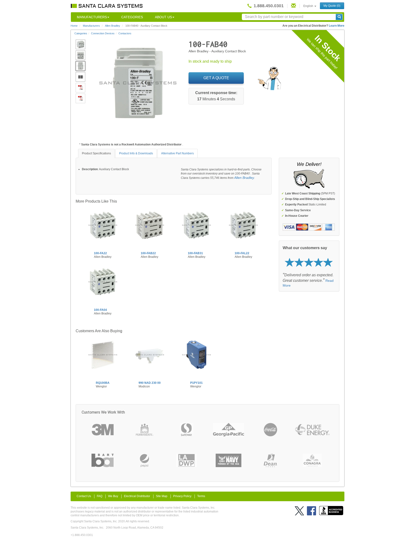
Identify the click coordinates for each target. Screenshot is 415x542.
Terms (201, 496)
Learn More (336, 25)
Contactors (124, 33)
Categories (132, 17)
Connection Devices (103, 33)
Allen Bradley (244, 178)
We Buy (113, 496)
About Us (163, 17)
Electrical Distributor (137, 496)
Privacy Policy (182, 496)
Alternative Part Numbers (177, 153)
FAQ (99, 496)
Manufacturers (92, 17)
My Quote (331, 5)
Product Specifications (96, 153)
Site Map (161, 496)
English (308, 6)
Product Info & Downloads (136, 153)
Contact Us (84, 496)
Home (74, 25)
